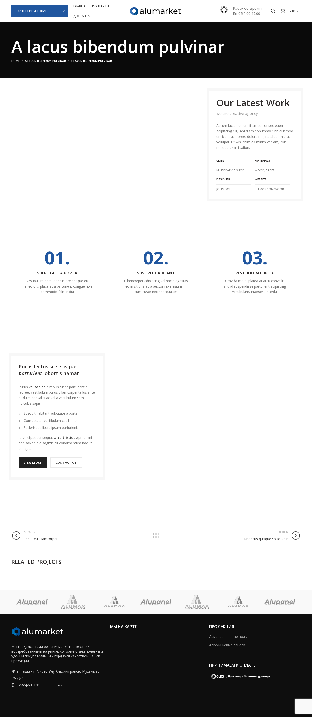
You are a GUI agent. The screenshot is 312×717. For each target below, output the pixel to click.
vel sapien (37, 387)
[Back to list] (156, 535)
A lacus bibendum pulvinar (45, 61)
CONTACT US (66, 462)
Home (15, 61)
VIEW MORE (33, 462)
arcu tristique (66, 437)
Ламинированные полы (228, 636)
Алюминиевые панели (227, 645)
